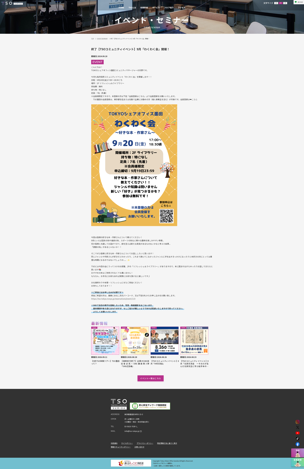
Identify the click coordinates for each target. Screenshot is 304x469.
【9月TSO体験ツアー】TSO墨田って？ (105, 362)
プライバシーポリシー (145, 443)
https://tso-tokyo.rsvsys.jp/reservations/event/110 (113, 298)
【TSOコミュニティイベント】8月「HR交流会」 (165, 362)
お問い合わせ (139, 447)
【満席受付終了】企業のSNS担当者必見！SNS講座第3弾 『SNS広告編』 (135, 364)
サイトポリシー (127, 443)
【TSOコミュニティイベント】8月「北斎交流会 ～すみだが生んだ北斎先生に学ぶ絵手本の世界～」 (194, 364)
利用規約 (114, 443)
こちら (194, 99)
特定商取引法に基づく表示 (167, 443)
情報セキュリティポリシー (121, 447)
